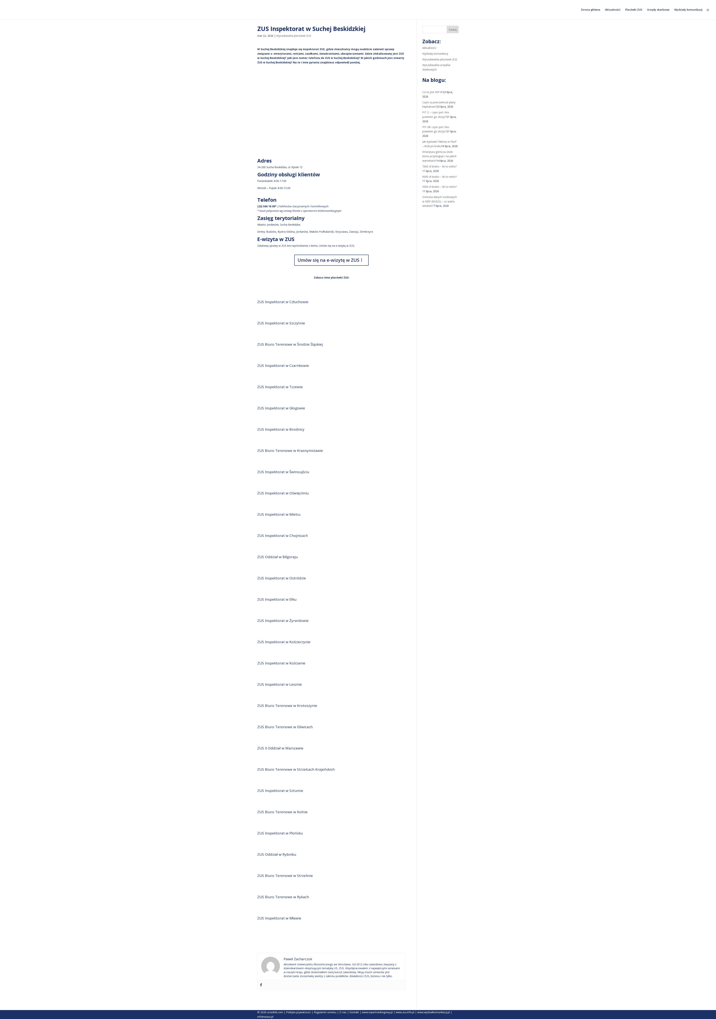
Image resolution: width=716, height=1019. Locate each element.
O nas (342, 1012)
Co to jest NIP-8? (432, 92)
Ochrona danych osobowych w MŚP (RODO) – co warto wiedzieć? (439, 201)
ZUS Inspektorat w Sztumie (280, 790)
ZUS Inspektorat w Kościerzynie (283, 641)
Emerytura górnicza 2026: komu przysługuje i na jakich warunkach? (439, 156)
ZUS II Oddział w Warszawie (280, 748)
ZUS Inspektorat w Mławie (279, 918)
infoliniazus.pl (265, 1016)
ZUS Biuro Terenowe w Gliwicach (285, 726)
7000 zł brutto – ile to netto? (439, 166)
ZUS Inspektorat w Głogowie (281, 408)
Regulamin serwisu (325, 1012)
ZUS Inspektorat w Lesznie (279, 684)
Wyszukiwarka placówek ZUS (293, 35)
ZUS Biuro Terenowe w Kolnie (282, 811)
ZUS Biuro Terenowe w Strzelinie (285, 875)
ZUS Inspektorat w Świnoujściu (283, 471)
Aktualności (612, 9)
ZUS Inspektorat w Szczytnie (281, 323)
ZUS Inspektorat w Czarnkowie (283, 365)
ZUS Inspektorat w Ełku (276, 599)
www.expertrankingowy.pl (377, 1012)
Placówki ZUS (633, 9)
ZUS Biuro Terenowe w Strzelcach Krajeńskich (296, 769)
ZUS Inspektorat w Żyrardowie (283, 620)
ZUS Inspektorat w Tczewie (280, 386)
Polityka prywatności (298, 1012)
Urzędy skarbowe (658, 9)
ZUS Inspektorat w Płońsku (280, 833)
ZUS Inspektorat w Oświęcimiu (283, 493)
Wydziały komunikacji (688, 9)
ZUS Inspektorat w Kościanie (281, 663)
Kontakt (354, 1012)
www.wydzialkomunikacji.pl (433, 1012)
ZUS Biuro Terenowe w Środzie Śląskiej (290, 344)
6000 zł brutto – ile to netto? (439, 176)
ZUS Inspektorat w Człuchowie (282, 301)
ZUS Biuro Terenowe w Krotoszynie (287, 705)
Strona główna (590, 9)
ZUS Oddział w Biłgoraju (277, 556)
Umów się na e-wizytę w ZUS (328, 260)
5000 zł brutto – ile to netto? (439, 186)
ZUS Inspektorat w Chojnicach (282, 535)
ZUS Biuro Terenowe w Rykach (283, 896)
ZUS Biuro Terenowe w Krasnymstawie (290, 450)
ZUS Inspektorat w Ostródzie (281, 578)
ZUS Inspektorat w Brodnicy (280, 429)
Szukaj (453, 29)
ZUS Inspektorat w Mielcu (278, 514)
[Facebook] (261, 985)
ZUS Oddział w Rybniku (276, 854)
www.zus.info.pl (405, 1012)
